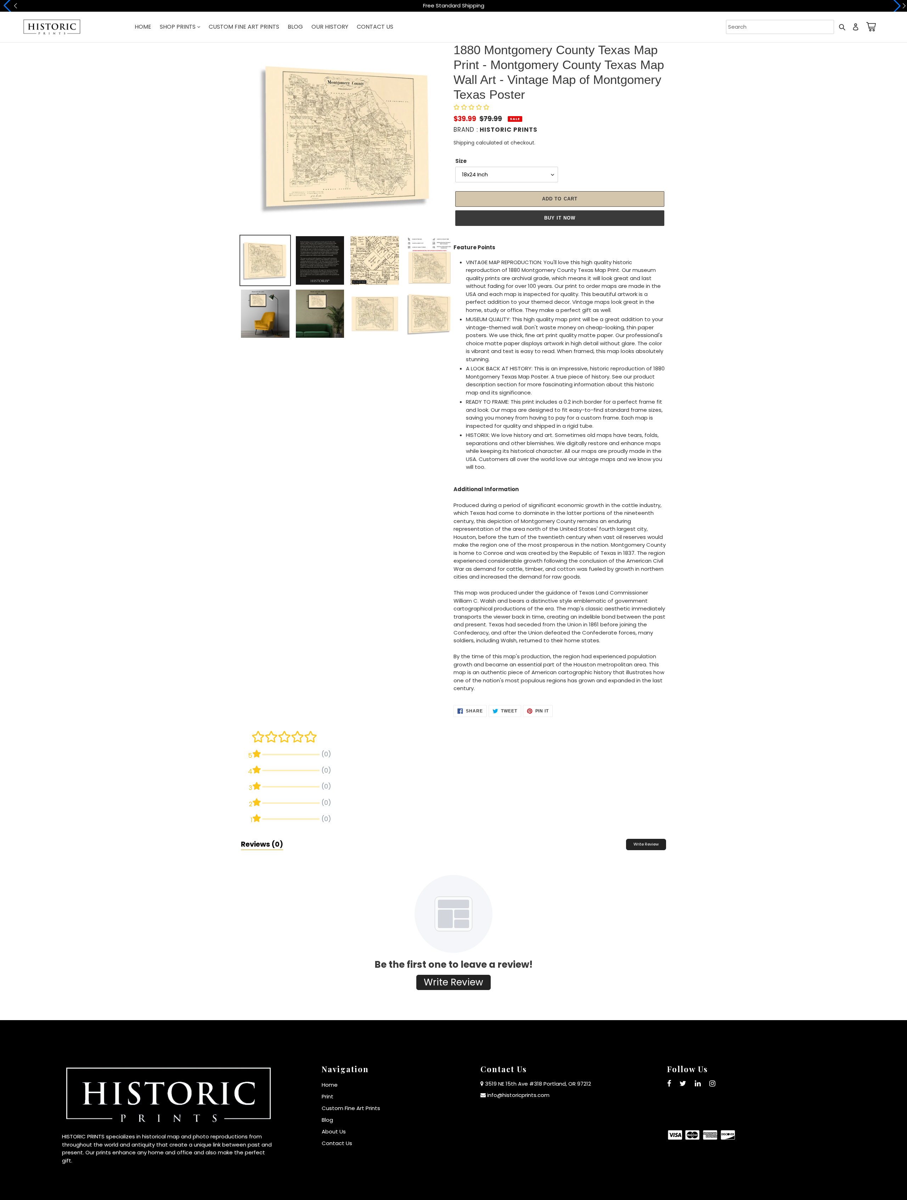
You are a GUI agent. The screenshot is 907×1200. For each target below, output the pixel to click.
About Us (334, 1131)
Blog (327, 1120)
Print (327, 1096)
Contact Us (337, 1143)
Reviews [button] (262, 844)
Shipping (464, 142)
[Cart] (869, 27)
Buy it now (559, 218)
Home (330, 1084)
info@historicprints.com (518, 1095)
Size (461, 161)
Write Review (646, 844)
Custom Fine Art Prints (351, 1108)
